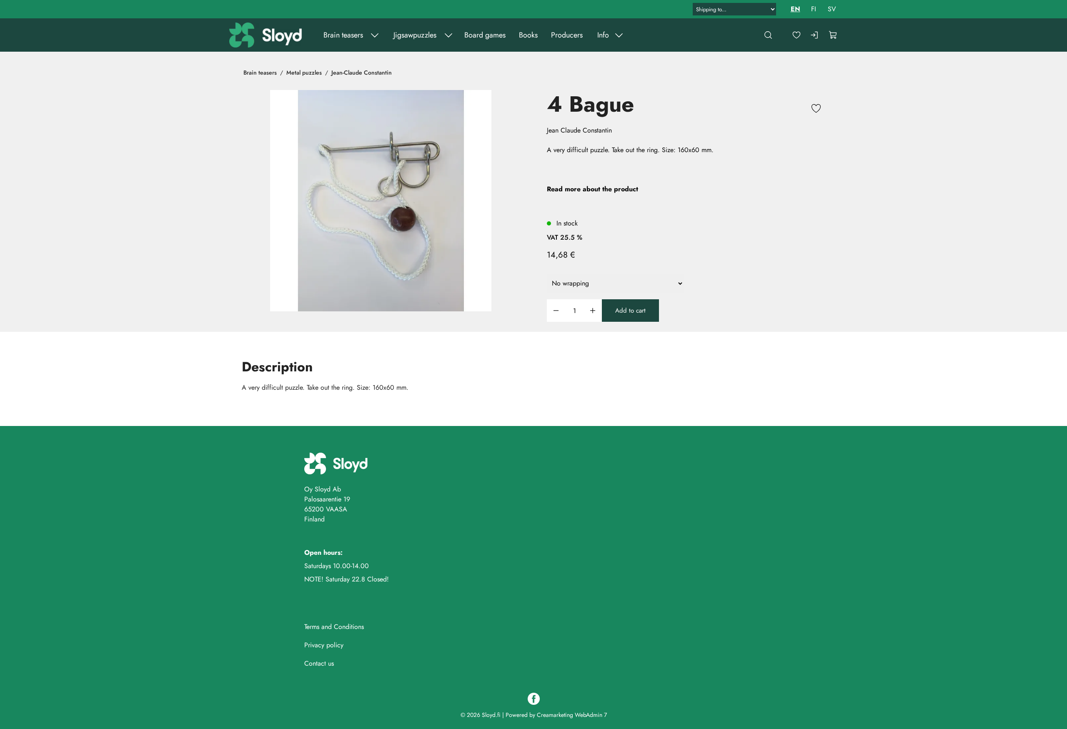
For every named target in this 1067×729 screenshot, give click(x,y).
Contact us (319, 663)
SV (832, 9)
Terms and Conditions (334, 626)
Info (603, 35)
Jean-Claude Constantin (361, 72)
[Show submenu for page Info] (619, 35)
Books (528, 35)
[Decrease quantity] (556, 310)
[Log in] (815, 35)
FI (813, 9)
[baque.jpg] (380, 200)
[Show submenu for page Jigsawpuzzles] (448, 35)
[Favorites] (796, 35)
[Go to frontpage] (266, 35)
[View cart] (833, 35)
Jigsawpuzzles (414, 35)
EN (795, 9)
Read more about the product (592, 189)
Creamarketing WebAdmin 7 (572, 715)
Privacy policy (323, 645)
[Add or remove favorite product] (816, 109)
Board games (485, 35)
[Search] (768, 35)
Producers (567, 35)
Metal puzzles (304, 72)
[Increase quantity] (593, 310)
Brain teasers (343, 35)
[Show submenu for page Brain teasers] (375, 35)
